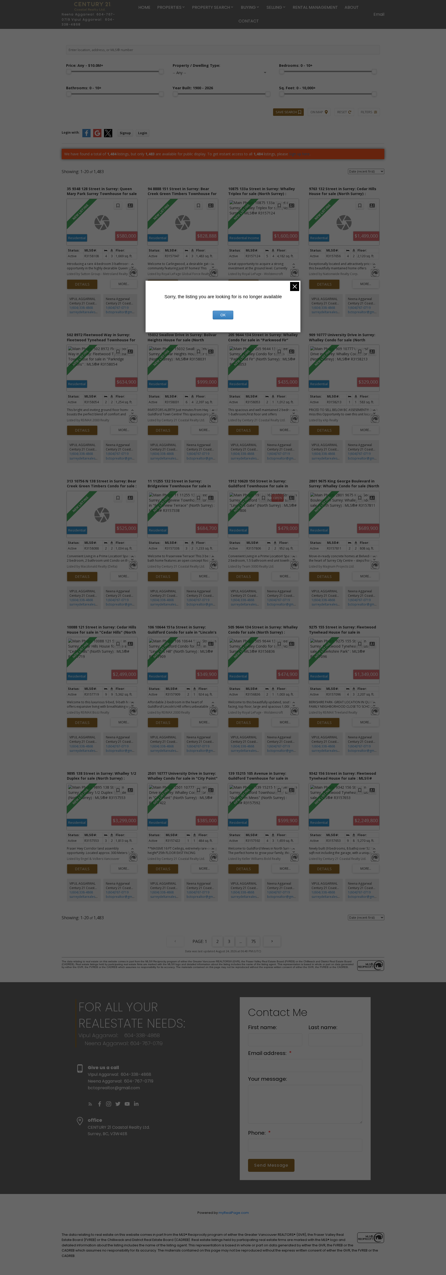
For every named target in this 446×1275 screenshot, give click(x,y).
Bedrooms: (296, 65)
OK (223, 315)
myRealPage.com (234, 1213)
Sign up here (299, 153)
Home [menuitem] (144, 7)
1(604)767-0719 (117, 307)
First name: (262, 1027)
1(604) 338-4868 (81, 307)
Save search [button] (286, 112)
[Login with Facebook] (86, 136)
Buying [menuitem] (248, 7)
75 (253, 941)
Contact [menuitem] (248, 21)
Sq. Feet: (297, 87)
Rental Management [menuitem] (315, 7)
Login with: (71, 132)
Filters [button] (366, 112)
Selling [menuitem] (274, 7)
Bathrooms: (83, 87)
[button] (90, 1104)
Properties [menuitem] (169, 7)
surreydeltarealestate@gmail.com (94, 312)
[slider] (68, 71)
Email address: (268, 1053)
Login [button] (142, 133)
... (241, 941)
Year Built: (193, 87)
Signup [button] (125, 133)
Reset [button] (342, 112)
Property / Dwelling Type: (196, 65)
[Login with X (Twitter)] (108, 136)
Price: (84, 65)
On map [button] (316, 112)
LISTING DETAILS (82, 284)
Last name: (322, 1027)
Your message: (267, 1079)
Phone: (257, 1132)
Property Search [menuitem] (211, 7)
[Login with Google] (97, 136)
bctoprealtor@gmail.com (124, 312)
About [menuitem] (352, 7)
